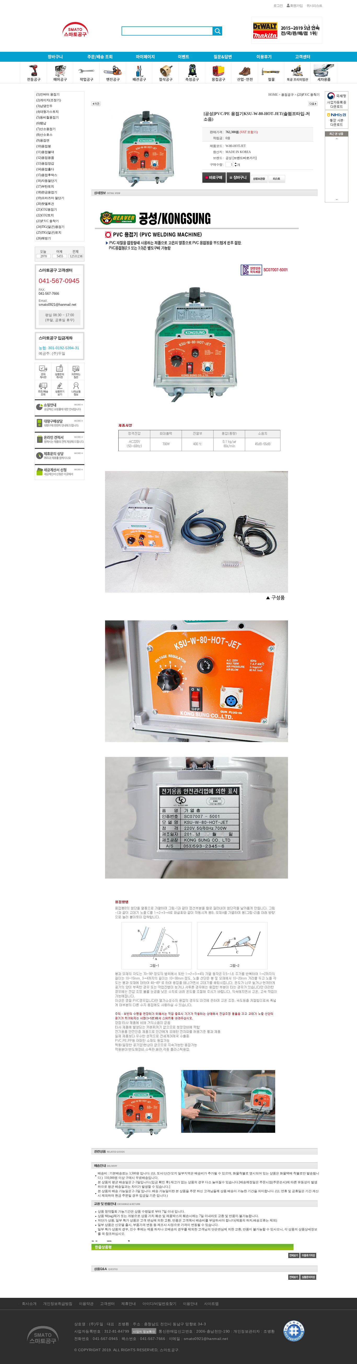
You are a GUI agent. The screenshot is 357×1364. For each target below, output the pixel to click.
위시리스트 (314, 6)
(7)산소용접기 (46, 129)
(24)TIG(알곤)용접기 (50, 227)
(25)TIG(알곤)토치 (48, 232)
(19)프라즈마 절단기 (50, 198)
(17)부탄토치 (45, 186)
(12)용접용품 (45, 158)
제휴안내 (128, 1303)
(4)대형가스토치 (47, 112)
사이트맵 (211, 1303)
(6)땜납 (41, 123)
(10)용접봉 (43, 146)
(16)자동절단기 (46, 181)
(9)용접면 (42, 140)
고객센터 (107, 1303)
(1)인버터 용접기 (48, 94)
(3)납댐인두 (44, 106)
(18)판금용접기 (46, 192)
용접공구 (287, 95)
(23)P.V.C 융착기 (47, 221)
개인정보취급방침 (57, 1303)
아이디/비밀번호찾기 (159, 1303)
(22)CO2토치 (45, 215)
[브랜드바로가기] (245, 158)
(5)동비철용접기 (47, 117)
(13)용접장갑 (45, 163)
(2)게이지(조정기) (48, 100)
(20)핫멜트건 (45, 204)
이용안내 (190, 1303)
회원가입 (296, 6)
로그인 (278, 6)
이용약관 (86, 1303)
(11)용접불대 (45, 152)
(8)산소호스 (44, 135)
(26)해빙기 (43, 238)
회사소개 (29, 1303)
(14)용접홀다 (45, 169)
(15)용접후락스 (46, 175)
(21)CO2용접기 (46, 209)
